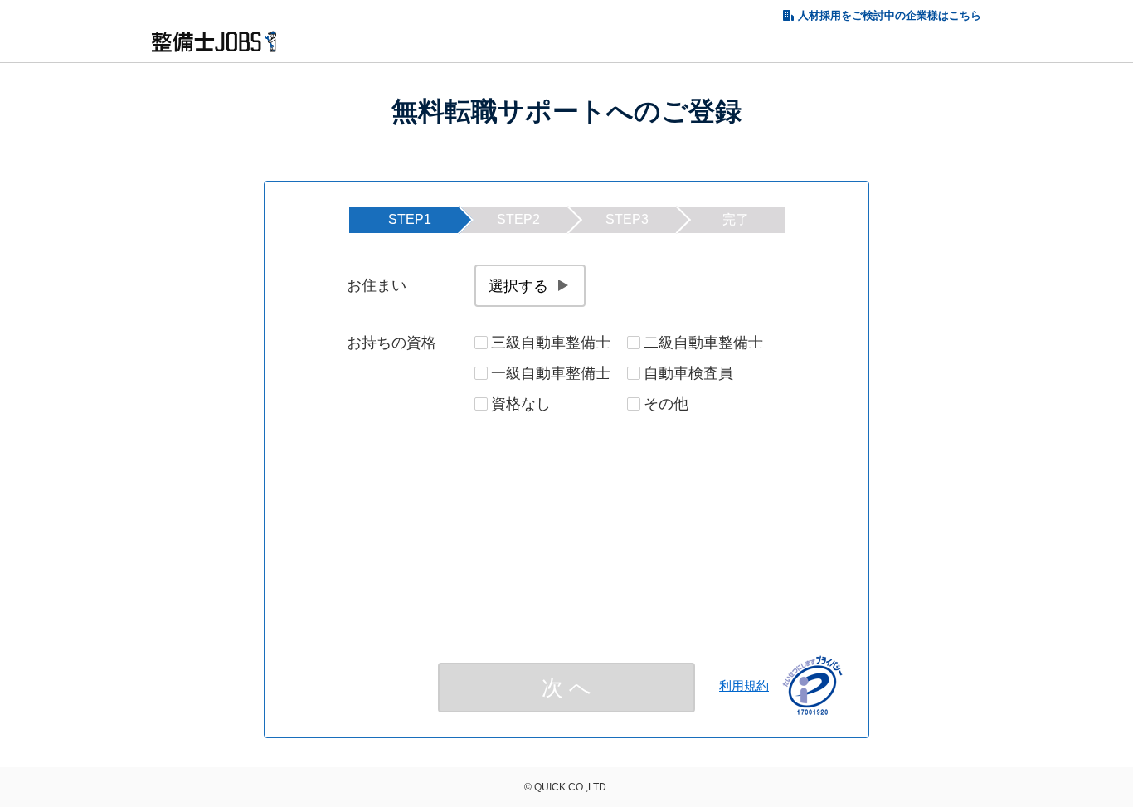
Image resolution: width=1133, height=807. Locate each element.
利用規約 (744, 685)
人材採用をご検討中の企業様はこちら (889, 15)
